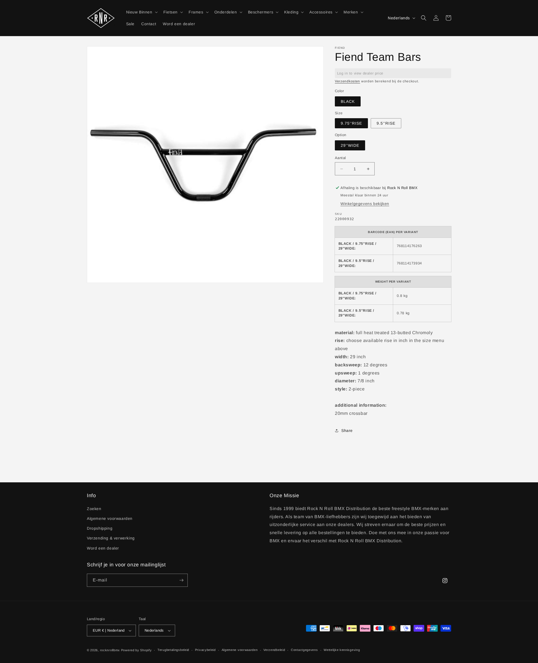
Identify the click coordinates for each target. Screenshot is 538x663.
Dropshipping (99, 528)
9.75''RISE (351, 123)
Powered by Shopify (136, 650)
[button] (141, 12)
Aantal (340, 158)
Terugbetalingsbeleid (173, 650)
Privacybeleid (205, 650)
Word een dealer (103, 548)
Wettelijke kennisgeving (342, 650)
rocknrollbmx (110, 650)
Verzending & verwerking (111, 538)
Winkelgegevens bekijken (364, 203)
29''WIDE (350, 145)
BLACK (348, 101)
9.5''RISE (386, 123)
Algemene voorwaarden (110, 518)
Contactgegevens (304, 650)
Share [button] (347, 430)
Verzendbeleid (274, 650)
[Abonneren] (181, 580)
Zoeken (94, 508)
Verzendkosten (347, 81)
